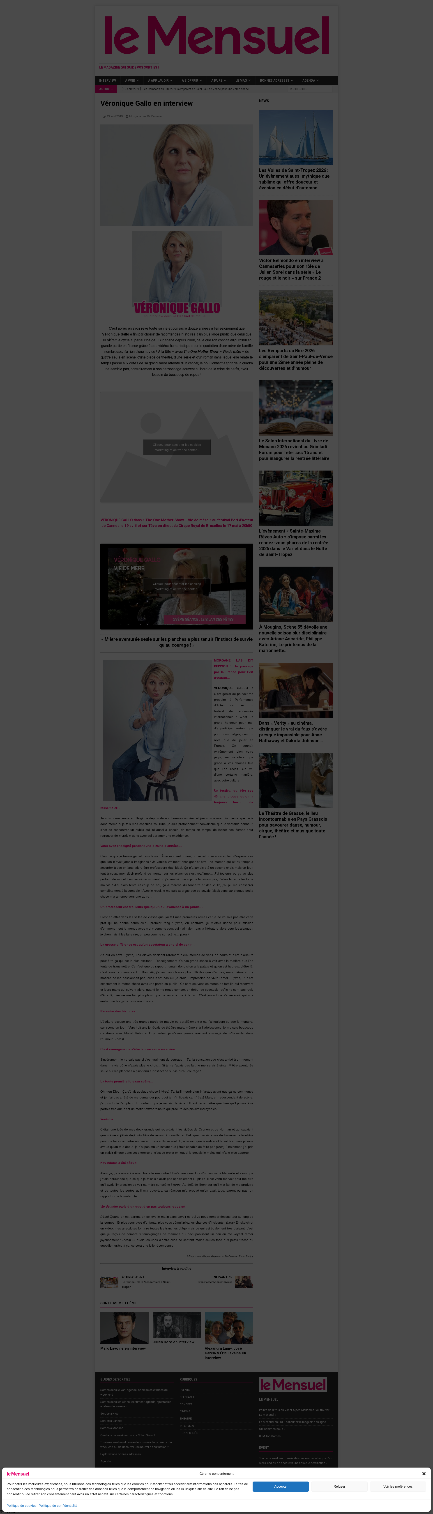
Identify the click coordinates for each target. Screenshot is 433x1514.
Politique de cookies (22, 1506)
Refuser (339, 1486)
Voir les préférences (398, 1486)
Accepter (281, 1486)
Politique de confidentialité (58, 1506)
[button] (424, 1473)
